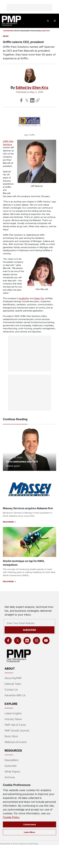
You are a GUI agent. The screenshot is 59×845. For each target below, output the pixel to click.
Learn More (29, 832)
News (5, 36)
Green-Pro (39, 298)
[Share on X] (27, 100)
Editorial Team (13, 683)
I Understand (29, 824)
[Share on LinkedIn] (32, 100)
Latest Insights (13, 713)
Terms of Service (19, 844)
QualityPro (24, 298)
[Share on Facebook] (21, 100)
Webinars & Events (16, 742)
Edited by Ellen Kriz (32, 87)
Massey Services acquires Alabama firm (28, 508)
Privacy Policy (5, 844)
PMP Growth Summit (17, 730)
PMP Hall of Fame (15, 724)
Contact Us (11, 689)
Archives (10, 777)
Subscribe (29, 629)
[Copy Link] (38, 100)
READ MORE (8, 522)
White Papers (12, 771)
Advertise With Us (15, 695)
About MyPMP (13, 678)
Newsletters (11, 760)
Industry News (13, 719)
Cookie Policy (11, 817)
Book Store (11, 736)
